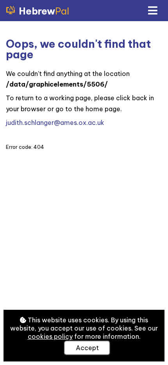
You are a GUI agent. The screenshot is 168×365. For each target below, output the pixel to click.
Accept (87, 348)
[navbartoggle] (152, 10)
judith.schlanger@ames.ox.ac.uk (55, 122)
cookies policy (50, 336)
